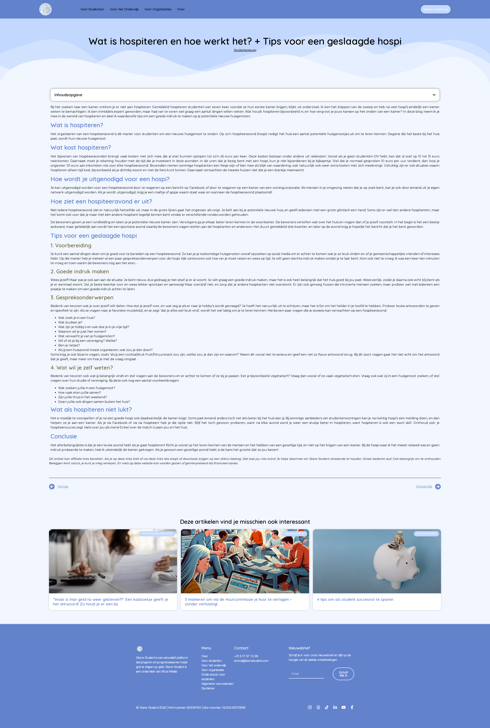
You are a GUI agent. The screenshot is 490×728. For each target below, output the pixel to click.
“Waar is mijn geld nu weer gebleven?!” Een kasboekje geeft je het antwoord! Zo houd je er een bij (110, 601)
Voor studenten (92, 9)
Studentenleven (245, 50)
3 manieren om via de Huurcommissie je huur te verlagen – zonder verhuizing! (238, 601)
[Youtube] (343, 707)
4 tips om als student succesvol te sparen (355, 599)
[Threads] (318, 707)
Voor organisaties (158, 9)
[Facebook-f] (352, 707)
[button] (434, 94)
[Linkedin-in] (335, 707)
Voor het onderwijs (124, 9)
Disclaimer (208, 688)
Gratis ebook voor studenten (213, 677)
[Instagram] (310, 707)
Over (181, 9)
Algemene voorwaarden (217, 684)
